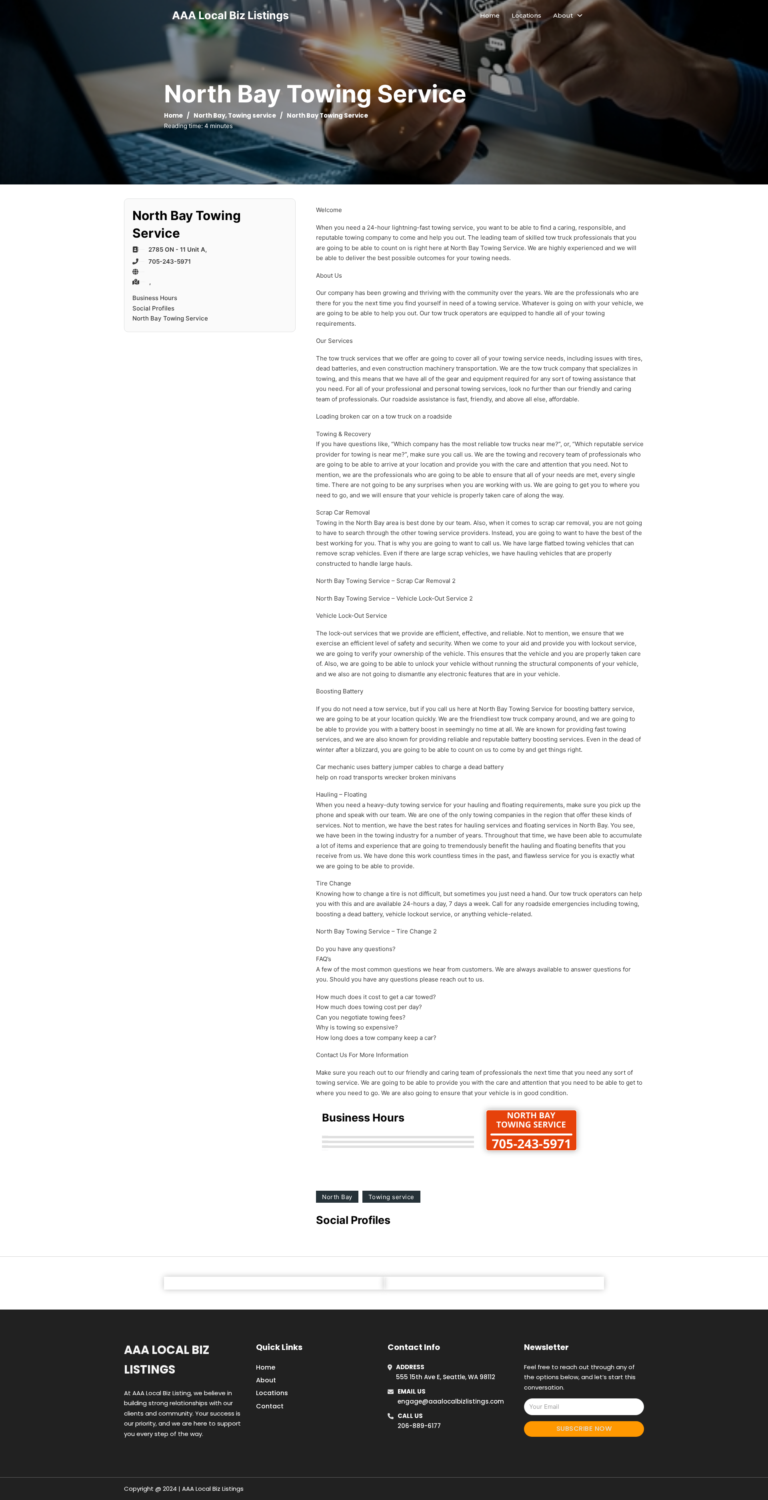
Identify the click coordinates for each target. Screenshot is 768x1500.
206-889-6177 (419, 1426)
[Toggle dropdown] (580, 15)
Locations (526, 15)
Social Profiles (153, 308)
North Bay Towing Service (170, 318)
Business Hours (154, 298)
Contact (270, 1406)
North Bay (209, 115)
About (266, 1380)
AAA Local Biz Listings (230, 15)
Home (490, 15)
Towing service (252, 115)
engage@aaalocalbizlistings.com (451, 1401)
